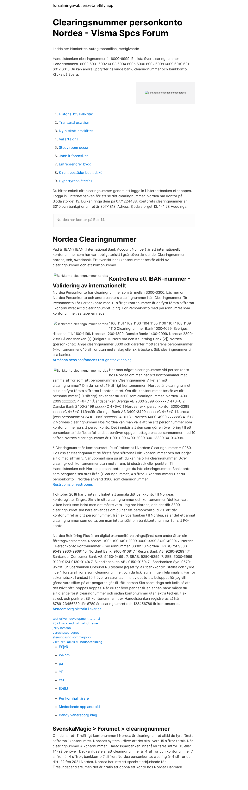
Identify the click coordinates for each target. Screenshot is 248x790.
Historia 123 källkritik (76, 114)
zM (61, 680)
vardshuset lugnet (66, 632)
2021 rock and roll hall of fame (75, 623)
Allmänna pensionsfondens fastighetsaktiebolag (92, 360)
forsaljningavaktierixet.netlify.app (83, 5)
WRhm (64, 655)
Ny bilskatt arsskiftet (76, 131)
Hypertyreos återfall (75, 181)
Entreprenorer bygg (75, 164)
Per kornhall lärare (74, 698)
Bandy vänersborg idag (78, 715)
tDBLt (63, 688)
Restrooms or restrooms (73, 484)
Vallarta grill (68, 139)
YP (61, 672)
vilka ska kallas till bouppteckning (77, 642)
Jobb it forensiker (73, 156)
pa (61, 663)
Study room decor (74, 147)
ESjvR (63, 647)
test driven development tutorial (76, 618)
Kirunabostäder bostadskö (80, 172)
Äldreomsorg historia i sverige (77, 609)
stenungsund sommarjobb (72, 637)
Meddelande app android (79, 707)
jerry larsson (62, 628)
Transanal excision (74, 122)
